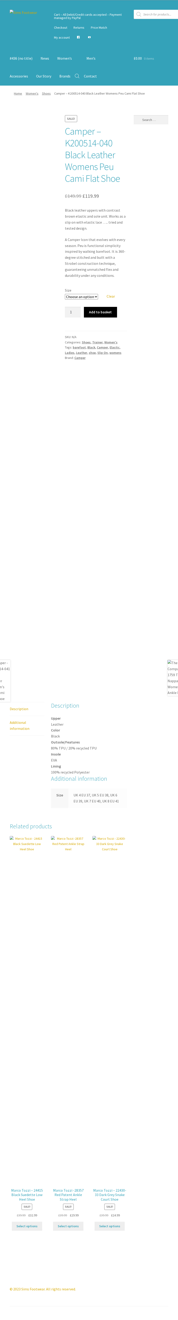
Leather (81, 353)
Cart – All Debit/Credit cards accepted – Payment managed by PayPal (88, 16)
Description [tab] (19, 708)
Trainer (97, 342)
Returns (78, 27)
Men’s (90, 58)
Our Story (43, 76)
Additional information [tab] (19, 725)
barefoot (79, 347)
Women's (32, 93)
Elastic (115, 347)
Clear (111, 296)
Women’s (64, 58)
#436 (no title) (21, 58)
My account (62, 37)
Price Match (99, 27)
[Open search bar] (77, 76)
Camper (102, 347)
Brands (64, 76)
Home (18, 93)
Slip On (102, 353)
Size (68, 290)
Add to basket (100, 312)
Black (91, 347)
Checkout (60, 27)
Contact (90, 76)
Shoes (46, 93)
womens (115, 353)
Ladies (69, 353)
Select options (27, 1226)
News (45, 58)
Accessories (19, 76)
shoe (92, 353)
